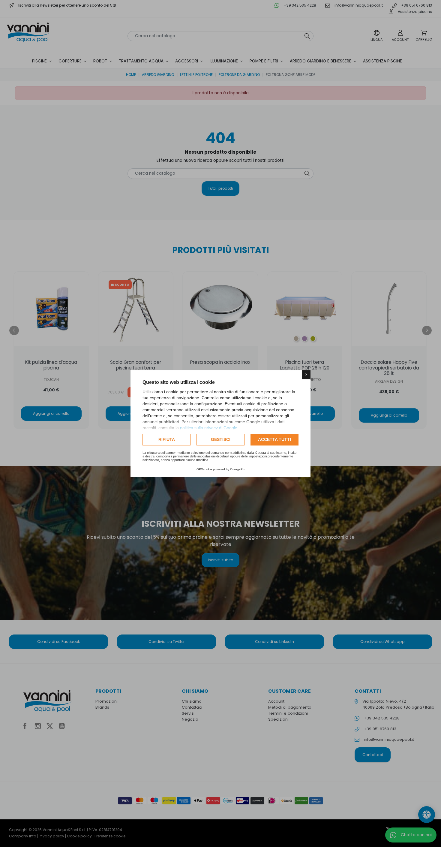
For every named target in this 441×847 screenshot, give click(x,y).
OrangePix (237, 469)
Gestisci (220, 439)
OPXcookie (204, 469)
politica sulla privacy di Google (208, 427)
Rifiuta (166, 439)
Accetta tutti (274, 439)
